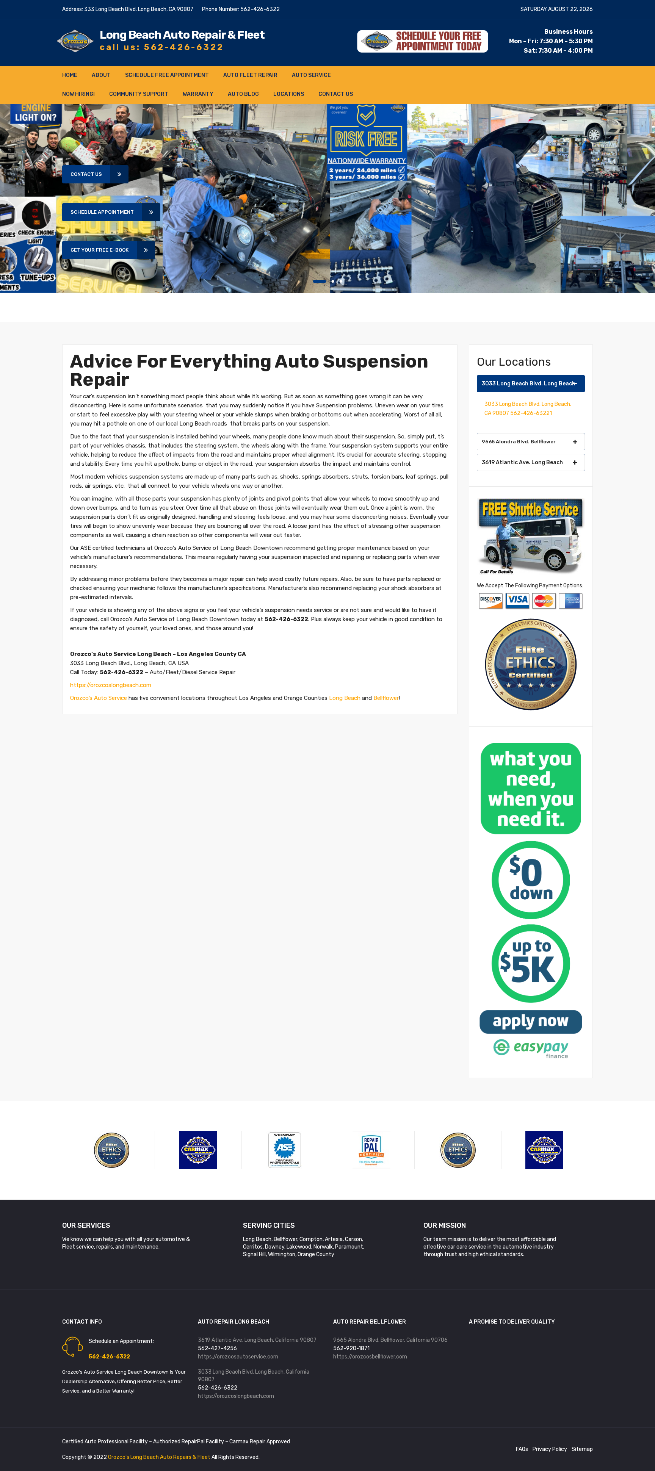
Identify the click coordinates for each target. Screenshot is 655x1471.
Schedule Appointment (102, 212)
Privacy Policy (550, 1449)
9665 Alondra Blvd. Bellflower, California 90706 (390, 1340)
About (101, 75)
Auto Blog (243, 94)
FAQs (522, 1449)
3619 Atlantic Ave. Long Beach (522, 462)
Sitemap (582, 1449)
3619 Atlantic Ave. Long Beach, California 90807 (257, 1340)
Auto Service (311, 75)
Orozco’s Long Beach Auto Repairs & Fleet (160, 1457)
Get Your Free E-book (99, 250)
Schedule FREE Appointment (167, 75)
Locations (288, 94)
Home (69, 75)
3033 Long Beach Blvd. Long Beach (528, 383)
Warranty (198, 94)
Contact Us (335, 94)
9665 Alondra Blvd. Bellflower (519, 441)
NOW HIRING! (78, 94)
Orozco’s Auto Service (98, 698)
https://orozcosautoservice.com (238, 1357)
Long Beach (344, 698)
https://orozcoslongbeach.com (110, 685)
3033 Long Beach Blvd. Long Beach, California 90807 (253, 1376)
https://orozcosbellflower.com (370, 1357)
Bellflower (386, 698)
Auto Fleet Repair (250, 75)
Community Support (138, 94)
